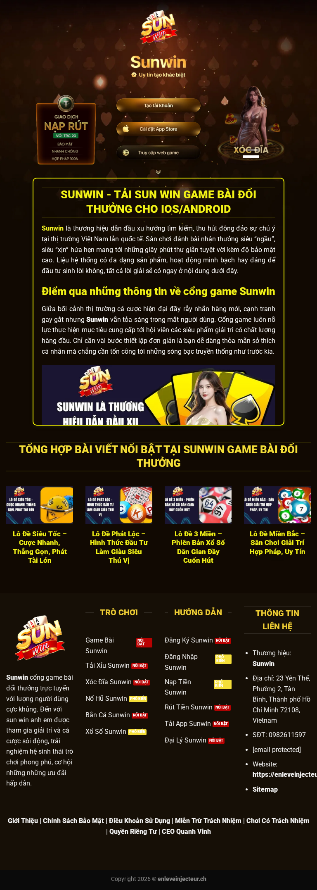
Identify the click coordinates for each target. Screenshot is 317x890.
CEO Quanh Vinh (186, 831)
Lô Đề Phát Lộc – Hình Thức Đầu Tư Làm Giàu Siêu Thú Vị (119, 547)
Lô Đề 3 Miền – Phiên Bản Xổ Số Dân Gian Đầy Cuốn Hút (198, 547)
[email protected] (277, 750)
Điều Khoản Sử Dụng (139, 821)
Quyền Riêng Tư (133, 831)
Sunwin (53, 228)
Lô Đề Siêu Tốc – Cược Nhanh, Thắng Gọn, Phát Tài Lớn (40, 547)
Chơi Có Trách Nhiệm (278, 821)
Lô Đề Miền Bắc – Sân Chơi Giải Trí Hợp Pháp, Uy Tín (277, 543)
